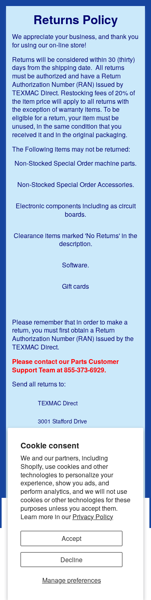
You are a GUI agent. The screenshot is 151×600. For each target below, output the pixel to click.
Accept (71, 538)
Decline (71, 559)
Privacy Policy (92, 516)
